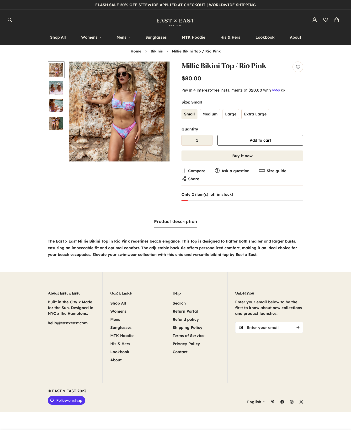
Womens (89, 37)
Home (136, 51)
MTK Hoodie (193, 37)
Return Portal (185, 311)
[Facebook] (282, 402)
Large (230, 114)
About (295, 37)
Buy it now (242, 155)
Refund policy (186, 319)
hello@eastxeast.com (68, 323)
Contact (180, 351)
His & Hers (230, 37)
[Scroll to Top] (341, 404)
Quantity (189, 128)
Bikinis (157, 51)
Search (179, 303)
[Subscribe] (298, 327)
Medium (210, 114)
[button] (336, 19)
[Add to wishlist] (297, 67)
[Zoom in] (159, 71)
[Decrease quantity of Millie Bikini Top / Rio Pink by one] (187, 140)
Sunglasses (156, 37)
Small (189, 114)
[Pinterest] (273, 402)
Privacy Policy (186, 343)
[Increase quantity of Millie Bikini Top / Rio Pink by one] (207, 140)
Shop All (58, 37)
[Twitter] (301, 402)
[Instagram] (292, 402)
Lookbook (265, 37)
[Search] (10, 20)
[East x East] (175, 20)
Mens (121, 37)
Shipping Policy (187, 327)
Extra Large (255, 114)
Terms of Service (188, 335)
